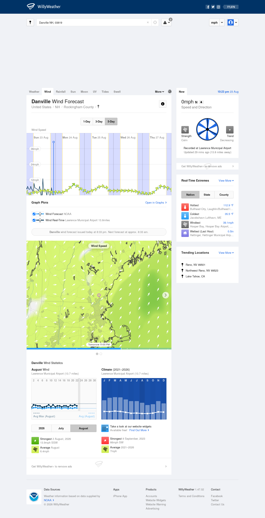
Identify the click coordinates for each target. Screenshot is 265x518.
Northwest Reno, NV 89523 (202, 270)
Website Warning (156, 504)
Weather (34, 91)
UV (95, 91)
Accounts (151, 496)
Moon (84, 91)
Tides (105, 91)
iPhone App (120, 496)
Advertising (152, 508)
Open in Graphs (154, 202)
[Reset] (147, 22)
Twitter (215, 500)
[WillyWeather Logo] (45, 6)
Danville (98, 106)
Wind (47, 91)
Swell (117, 91)
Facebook (217, 496)
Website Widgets (156, 500)
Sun (73, 91)
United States (41, 106)
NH (57, 106)
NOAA (48, 500)
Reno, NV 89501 (195, 265)
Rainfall (61, 91)
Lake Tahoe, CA (195, 276)
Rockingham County (79, 106)
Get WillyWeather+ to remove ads (201, 166)
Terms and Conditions (191, 496)
